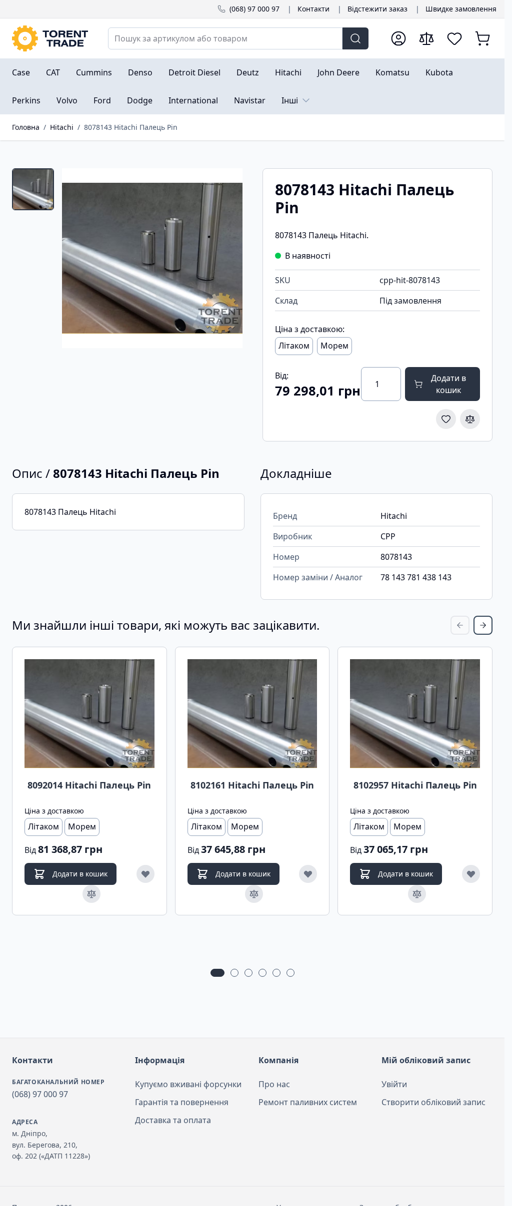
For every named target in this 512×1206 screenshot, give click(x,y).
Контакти (314, 8)
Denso (140, 72)
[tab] (33, 189)
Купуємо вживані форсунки (188, 1084)
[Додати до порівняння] (470, 419)
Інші (290, 100)
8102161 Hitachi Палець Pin (252, 785)
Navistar (250, 100)
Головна (26, 127)
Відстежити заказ (378, 8)
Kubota (439, 72)
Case (21, 72)
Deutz (247, 72)
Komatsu (393, 72)
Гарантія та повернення (181, 1102)
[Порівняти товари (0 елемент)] (426, 38)
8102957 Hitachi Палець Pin (415, 785)
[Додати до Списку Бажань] (446, 419)
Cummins (94, 72)
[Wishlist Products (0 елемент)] (454, 38)
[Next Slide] (483, 625)
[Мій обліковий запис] (398, 38)
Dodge (139, 100)
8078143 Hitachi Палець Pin (131, 127)
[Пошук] (355, 38)
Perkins (26, 100)
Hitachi (288, 72)
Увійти (394, 1084)
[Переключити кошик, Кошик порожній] (482, 38)
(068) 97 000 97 (255, 8)
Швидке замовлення (461, 8)
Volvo (67, 100)
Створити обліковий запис (434, 1102)
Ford (102, 100)
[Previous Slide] (460, 625)
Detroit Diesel (194, 72)
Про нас (274, 1084)
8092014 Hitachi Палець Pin (89, 785)
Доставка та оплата (173, 1120)
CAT (53, 72)
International (193, 100)
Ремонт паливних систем (307, 1102)
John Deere (339, 72)
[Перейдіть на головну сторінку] (50, 38)
